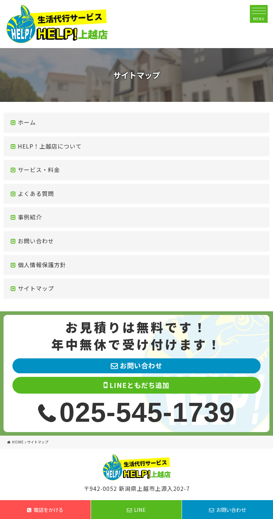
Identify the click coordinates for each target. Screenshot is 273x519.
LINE (140, 509)
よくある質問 (36, 193)
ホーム (27, 122)
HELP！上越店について (50, 146)
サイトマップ (36, 288)
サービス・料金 (39, 169)
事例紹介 (30, 217)
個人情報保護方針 (42, 264)
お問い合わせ (36, 241)
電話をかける (48, 509)
